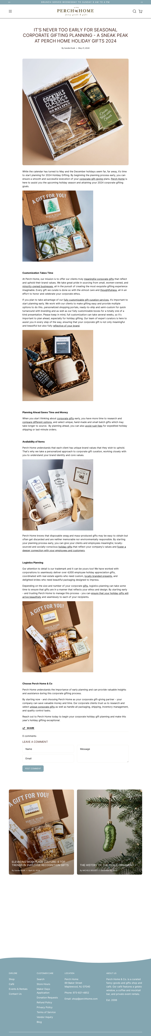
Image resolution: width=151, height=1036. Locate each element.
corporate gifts (65, 418)
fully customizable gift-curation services (86, 299)
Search (40, 979)
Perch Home (118, 178)
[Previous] (9, 2)
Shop (12, 979)
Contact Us (15, 993)
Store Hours (43, 984)
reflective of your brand (66, 325)
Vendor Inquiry (45, 1017)
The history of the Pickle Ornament (107, 865)
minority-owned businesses (37, 286)
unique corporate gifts (42, 706)
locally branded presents (98, 576)
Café (11, 984)
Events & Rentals (18, 988)
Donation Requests (47, 997)
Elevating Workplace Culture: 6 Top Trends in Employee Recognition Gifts (40, 863)
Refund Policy (44, 1002)
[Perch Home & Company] (75, 11)
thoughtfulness (108, 290)
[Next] (141, 2)
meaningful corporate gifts (99, 278)
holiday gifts (65, 546)
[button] (134, 11)
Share (30, 728)
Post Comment (33, 768)
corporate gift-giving (91, 178)
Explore (13, 973)
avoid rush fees (93, 425)
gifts (85, 585)
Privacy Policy (44, 1007)
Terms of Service (46, 1012)
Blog (39, 1021)
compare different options (37, 422)
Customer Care (45, 973)
